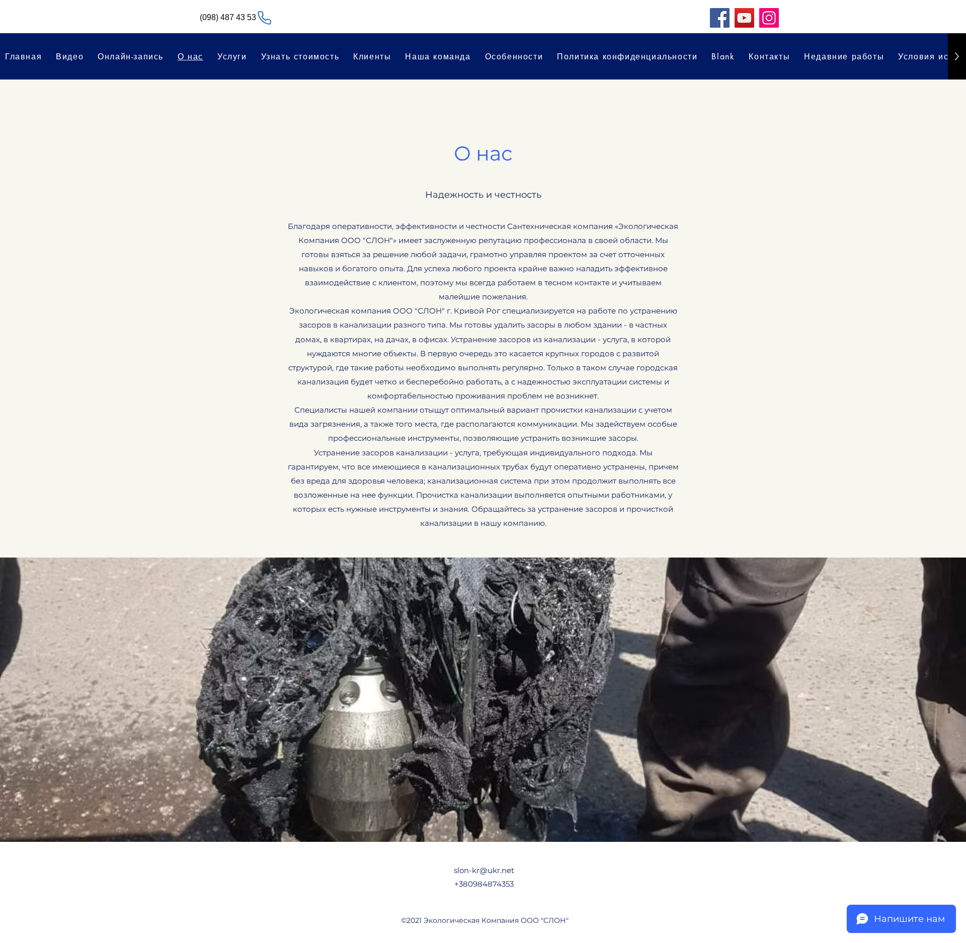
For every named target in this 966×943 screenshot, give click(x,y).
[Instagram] (769, 18)
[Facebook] (720, 18)
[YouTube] (744, 18)
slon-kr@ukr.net (484, 870)
